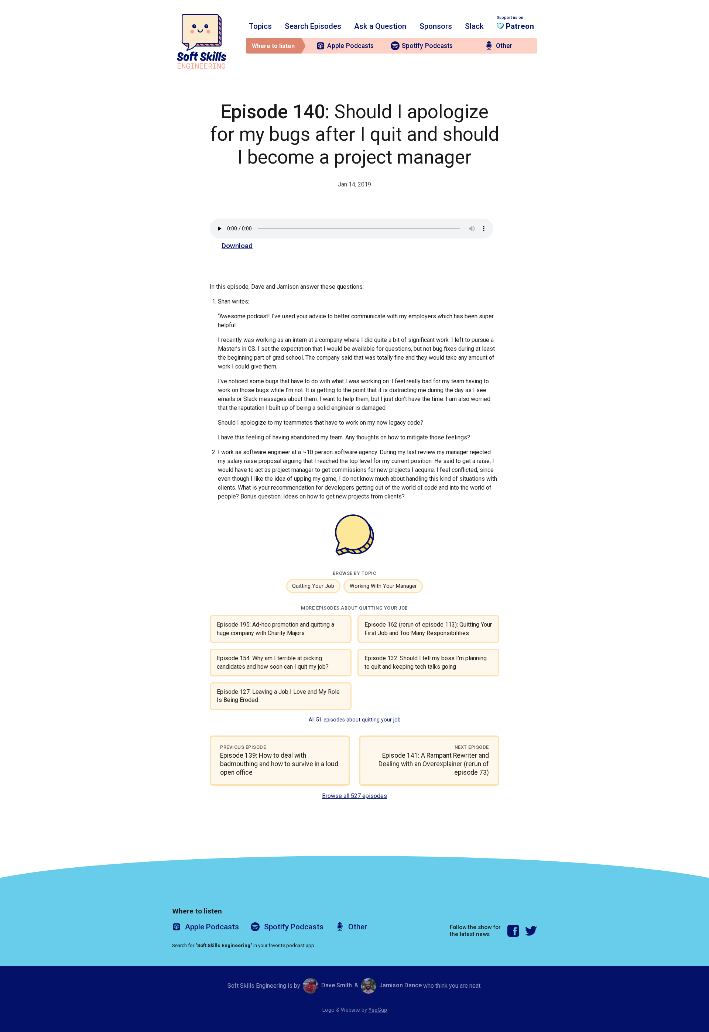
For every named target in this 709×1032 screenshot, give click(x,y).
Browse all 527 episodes (354, 795)
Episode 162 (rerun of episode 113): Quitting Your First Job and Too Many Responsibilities (428, 628)
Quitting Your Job (313, 586)
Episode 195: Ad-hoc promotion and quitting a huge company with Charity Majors (275, 628)
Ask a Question (380, 26)
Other (504, 45)
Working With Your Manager (383, 586)
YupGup (378, 1010)
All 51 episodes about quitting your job (355, 720)
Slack (474, 26)
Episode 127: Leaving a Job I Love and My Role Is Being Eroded (278, 695)
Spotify (427, 45)
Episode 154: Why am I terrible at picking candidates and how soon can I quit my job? (273, 662)
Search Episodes (313, 26)
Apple (350, 45)
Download (237, 245)
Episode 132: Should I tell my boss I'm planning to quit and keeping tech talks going (425, 662)
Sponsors (435, 26)
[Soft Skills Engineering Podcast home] (201, 41)
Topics (260, 26)
